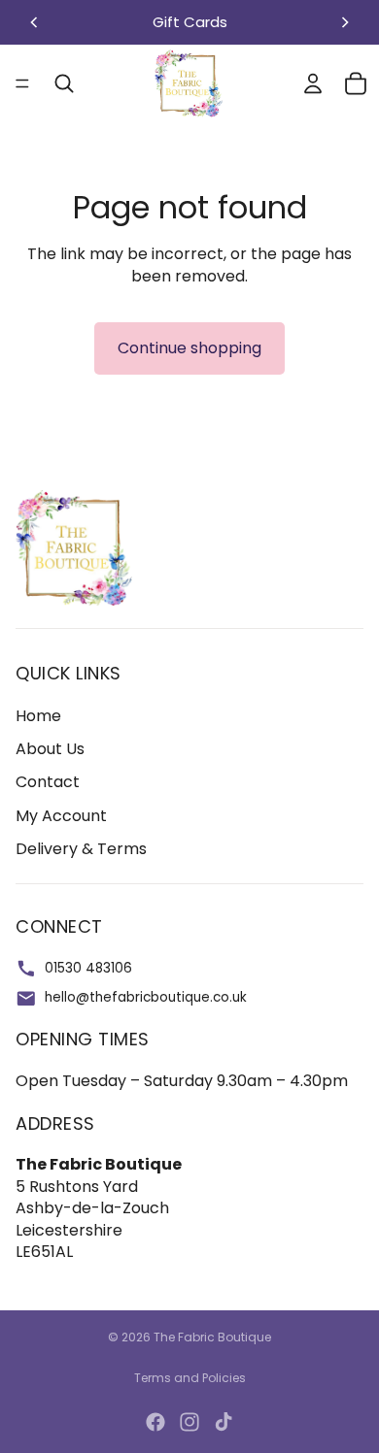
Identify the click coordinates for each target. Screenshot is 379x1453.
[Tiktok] (223, 1422)
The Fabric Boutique (212, 1337)
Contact (48, 782)
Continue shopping (189, 348)
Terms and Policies (190, 1378)
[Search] (64, 83)
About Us (50, 749)
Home (38, 716)
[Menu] (22, 83)
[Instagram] (189, 1422)
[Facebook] (155, 1422)
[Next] (345, 22)
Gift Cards (190, 22)
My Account (61, 816)
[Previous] (34, 22)
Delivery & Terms (81, 849)
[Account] (313, 83)
